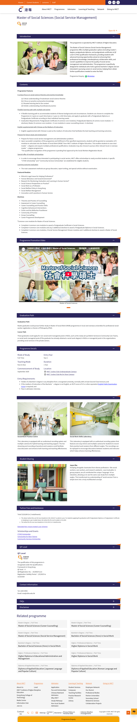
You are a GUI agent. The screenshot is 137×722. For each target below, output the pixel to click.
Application (55, 687)
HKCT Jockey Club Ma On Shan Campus (60, 374)
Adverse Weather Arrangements (87, 712)
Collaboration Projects (93, 703)
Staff (53, 2)
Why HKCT (55, 698)
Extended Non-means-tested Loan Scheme (33, 526)
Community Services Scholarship (29, 539)
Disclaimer (58, 712)
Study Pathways (56, 701)
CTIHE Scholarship (24, 534)
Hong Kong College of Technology (24, 696)
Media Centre (21, 700)
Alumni (20, 2)
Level (36, 687)
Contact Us (50, 712)
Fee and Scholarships (58, 690)
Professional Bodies (92, 693)
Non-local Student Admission (57, 704)
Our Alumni (90, 690)
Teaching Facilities (74, 693)
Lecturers (45, 2)
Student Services (74, 687)
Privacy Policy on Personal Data (69, 712)
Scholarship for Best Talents (27, 536)
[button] (68, 36)
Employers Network (93, 687)
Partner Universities (92, 695)
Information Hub (23, 703)
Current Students (33, 2)
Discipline (37, 690)
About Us (20, 687)
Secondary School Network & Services (92, 699)
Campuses (72, 690)
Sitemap (42, 712)
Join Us (19, 706)
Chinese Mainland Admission (57, 694)
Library (70, 701)
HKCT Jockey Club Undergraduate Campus (62, 371)
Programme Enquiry (68, 719)
